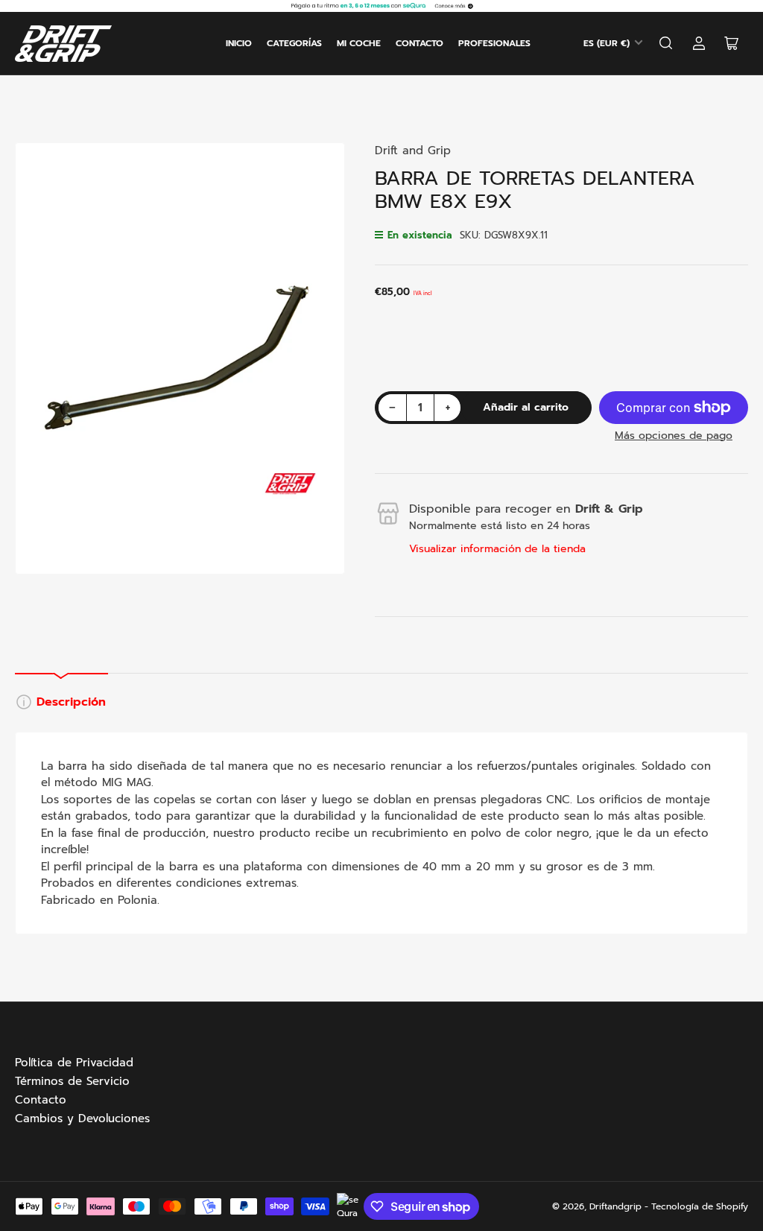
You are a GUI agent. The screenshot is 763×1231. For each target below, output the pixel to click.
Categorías (294, 43)
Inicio (239, 43)
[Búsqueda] (666, 43)
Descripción (71, 702)
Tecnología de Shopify (699, 1206)
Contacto (419, 43)
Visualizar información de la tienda (497, 549)
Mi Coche (359, 43)
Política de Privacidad (74, 1062)
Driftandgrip (615, 1206)
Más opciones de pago (673, 435)
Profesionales (494, 43)
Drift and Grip (413, 150)
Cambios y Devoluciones (82, 1118)
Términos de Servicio (72, 1081)
